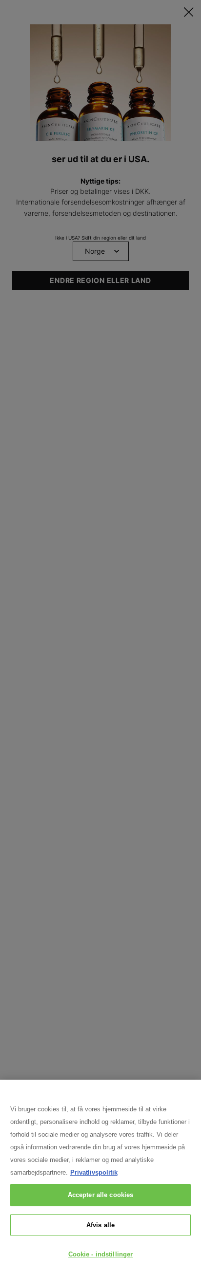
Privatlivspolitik (94, 1172)
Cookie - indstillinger (100, 1254)
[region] (100, 1176)
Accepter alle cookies (101, 1194)
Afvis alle (100, 1225)
